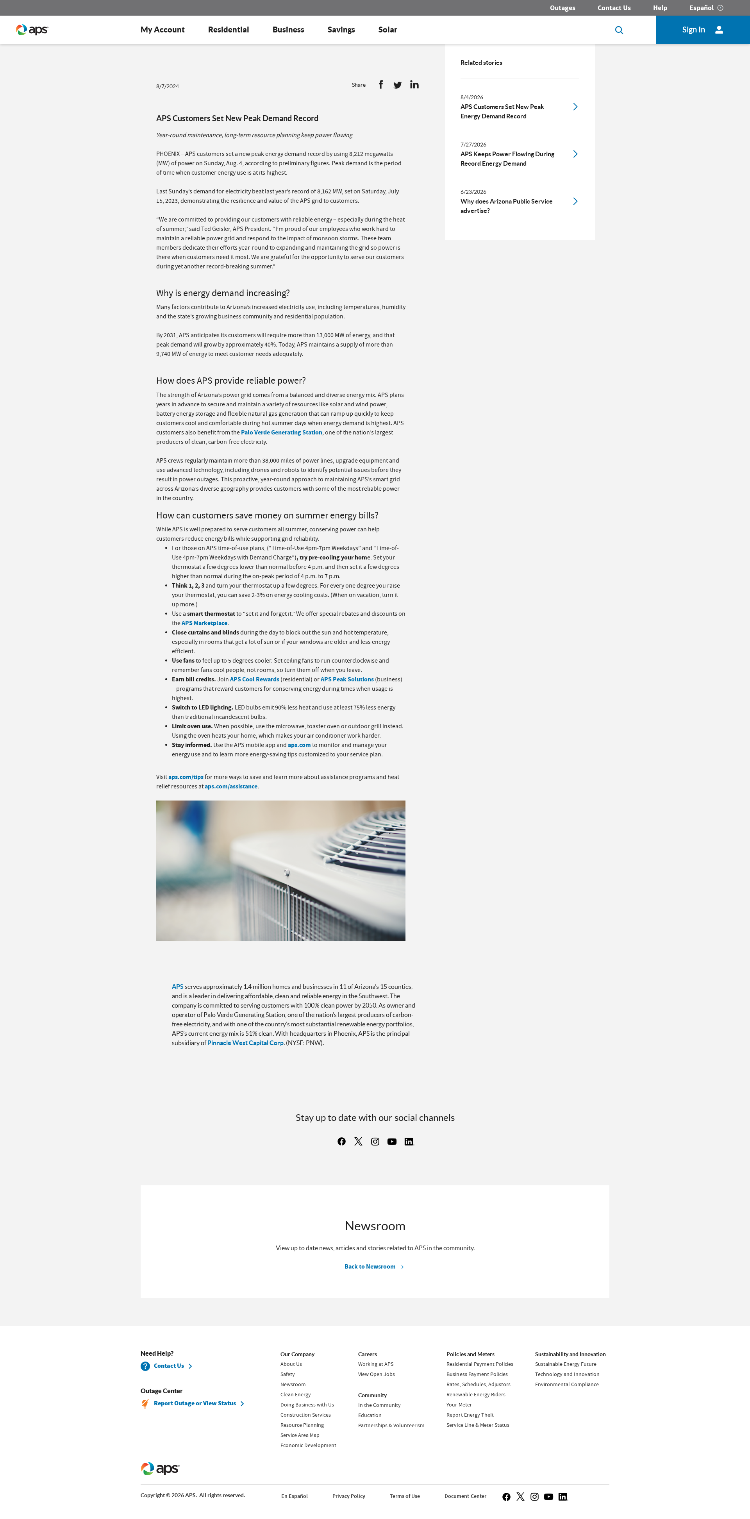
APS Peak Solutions (347, 679)
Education (370, 1415)
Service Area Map (300, 1435)
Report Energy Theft (469, 1414)
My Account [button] (163, 29)
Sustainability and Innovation (570, 1354)
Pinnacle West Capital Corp (245, 1042)
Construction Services (305, 1414)
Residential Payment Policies (479, 1363)
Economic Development (308, 1445)
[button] (381, 86)
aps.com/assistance (231, 786)
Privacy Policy (348, 1496)
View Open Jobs (376, 1374)
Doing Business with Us (307, 1404)
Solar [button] (388, 29)
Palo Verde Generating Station (281, 432)
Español (701, 8)
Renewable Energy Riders (475, 1394)
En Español (294, 1496)
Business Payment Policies (476, 1374)
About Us (291, 1363)
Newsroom (293, 1384)
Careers (367, 1354)
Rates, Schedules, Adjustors (478, 1384)
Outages (562, 8)
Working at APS (375, 1363)
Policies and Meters (470, 1354)
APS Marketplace (204, 623)
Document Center (465, 1496)
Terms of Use (405, 1496)
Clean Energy (295, 1394)
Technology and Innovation (567, 1374)
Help (660, 8)
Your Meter (458, 1404)
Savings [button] (341, 29)
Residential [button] (228, 29)
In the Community (379, 1404)
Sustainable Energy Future (565, 1363)
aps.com (299, 745)
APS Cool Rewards (254, 679)
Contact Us (614, 8)
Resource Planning (302, 1424)
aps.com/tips (186, 777)
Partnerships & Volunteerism (391, 1425)
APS (178, 986)
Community (372, 1395)
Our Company (297, 1354)
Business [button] (288, 29)
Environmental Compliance (567, 1384)
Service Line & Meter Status (477, 1424)
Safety (287, 1374)
